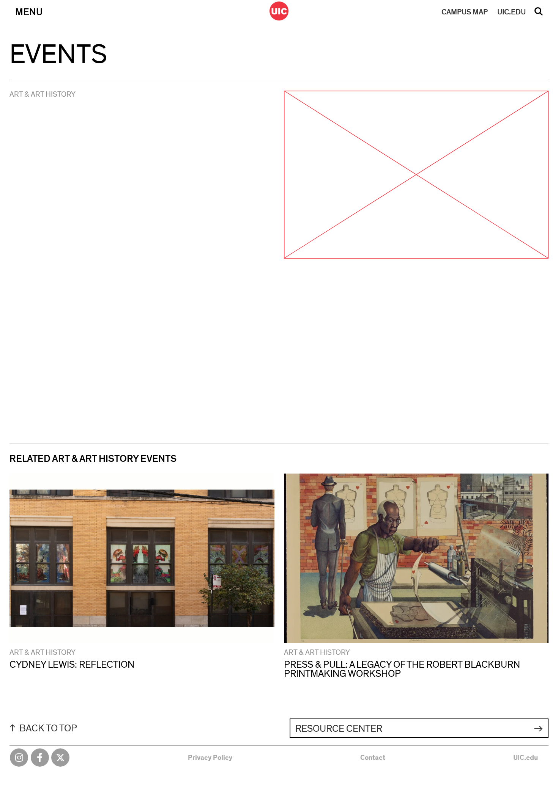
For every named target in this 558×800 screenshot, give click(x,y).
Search (538, 14)
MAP (464, 12)
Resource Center (338, 729)
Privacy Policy (210, 758)
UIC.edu (525, 758)
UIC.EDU (511, 12)
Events (58, 54)
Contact (372, 758)
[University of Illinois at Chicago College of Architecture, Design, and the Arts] (279, 11)
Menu (29, 12)
